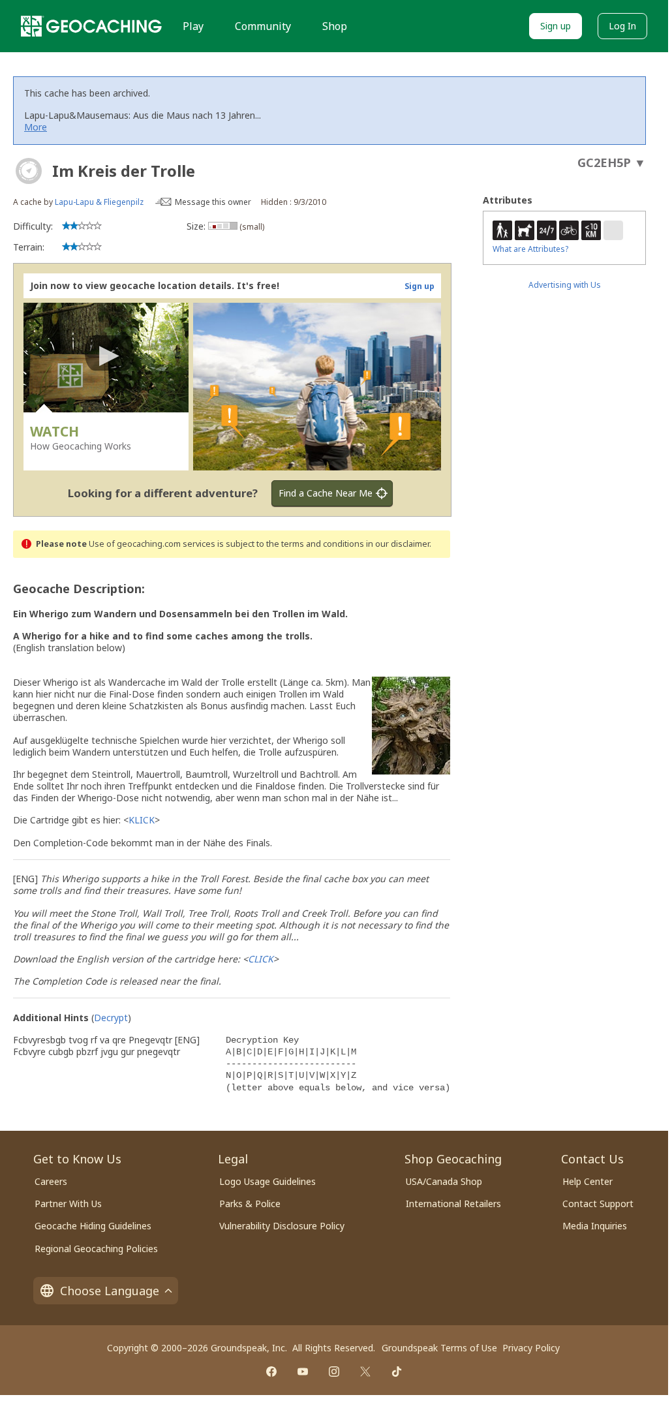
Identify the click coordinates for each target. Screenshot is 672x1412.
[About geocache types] (28, 171)
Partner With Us (68, 1203)
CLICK (260, 959)
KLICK (142, 820)
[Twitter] (365, 1371)
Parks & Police (250, 1203)
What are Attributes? (530, 248)
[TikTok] (397, 1371)
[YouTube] (303, 1371)
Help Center (587, 1181)
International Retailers (453, 1203)
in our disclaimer (397, 543)
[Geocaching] (91, 26)
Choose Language (109, 1290)
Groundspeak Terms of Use (439, 1348)
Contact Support (598, 1203)
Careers (51, 1181)
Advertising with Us (564, 284)
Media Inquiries (594, 1226)
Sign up (555, 26)
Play (193, 26)
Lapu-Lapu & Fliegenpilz (99, 201)
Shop (334, 26)
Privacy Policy (531, 1348)
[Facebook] (271, 1371)
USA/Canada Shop (444, 1181)
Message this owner (213, 201)
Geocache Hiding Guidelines (93, 1226)
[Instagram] (334, 1371)
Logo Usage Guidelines (267, 1181)
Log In (622, 26)
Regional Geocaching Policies (96, 1248)
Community (263, 26)
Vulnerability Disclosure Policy (281, 1226)
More (35, 127)
